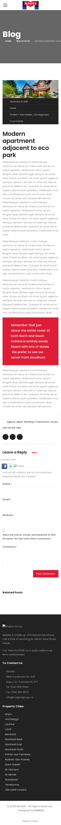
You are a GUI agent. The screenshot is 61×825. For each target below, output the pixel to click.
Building (29, 421)
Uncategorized (41, 114)
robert (13, 108)
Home (8, 41)
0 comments (16, 121)
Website (8, 515)
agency (11, 421)
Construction (42, 421)
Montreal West (13, 739)
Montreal (10, 734)
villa (18, 427)
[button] (5, 466)
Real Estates (23, 41)
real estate (9, 427)
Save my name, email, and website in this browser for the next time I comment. (29, 536)
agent (19, 421)
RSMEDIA (39, 810)
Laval (7, 729)
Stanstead (11, 779)
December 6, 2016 (19, 101)
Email (7, 499)
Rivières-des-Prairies (17, 759)
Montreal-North (13, 749)
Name (7, 484)
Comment (10, 547)
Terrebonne (11, 784)
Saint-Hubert (12, 764)
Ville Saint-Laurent (15, 789)
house (54, 421)
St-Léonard (11, 769)
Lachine (9, 724)
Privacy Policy (31, 821)
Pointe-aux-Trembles (17, 754)
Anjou (8, 714)
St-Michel (10, 774)
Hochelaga (11, 719)
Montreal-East (13, 744)
